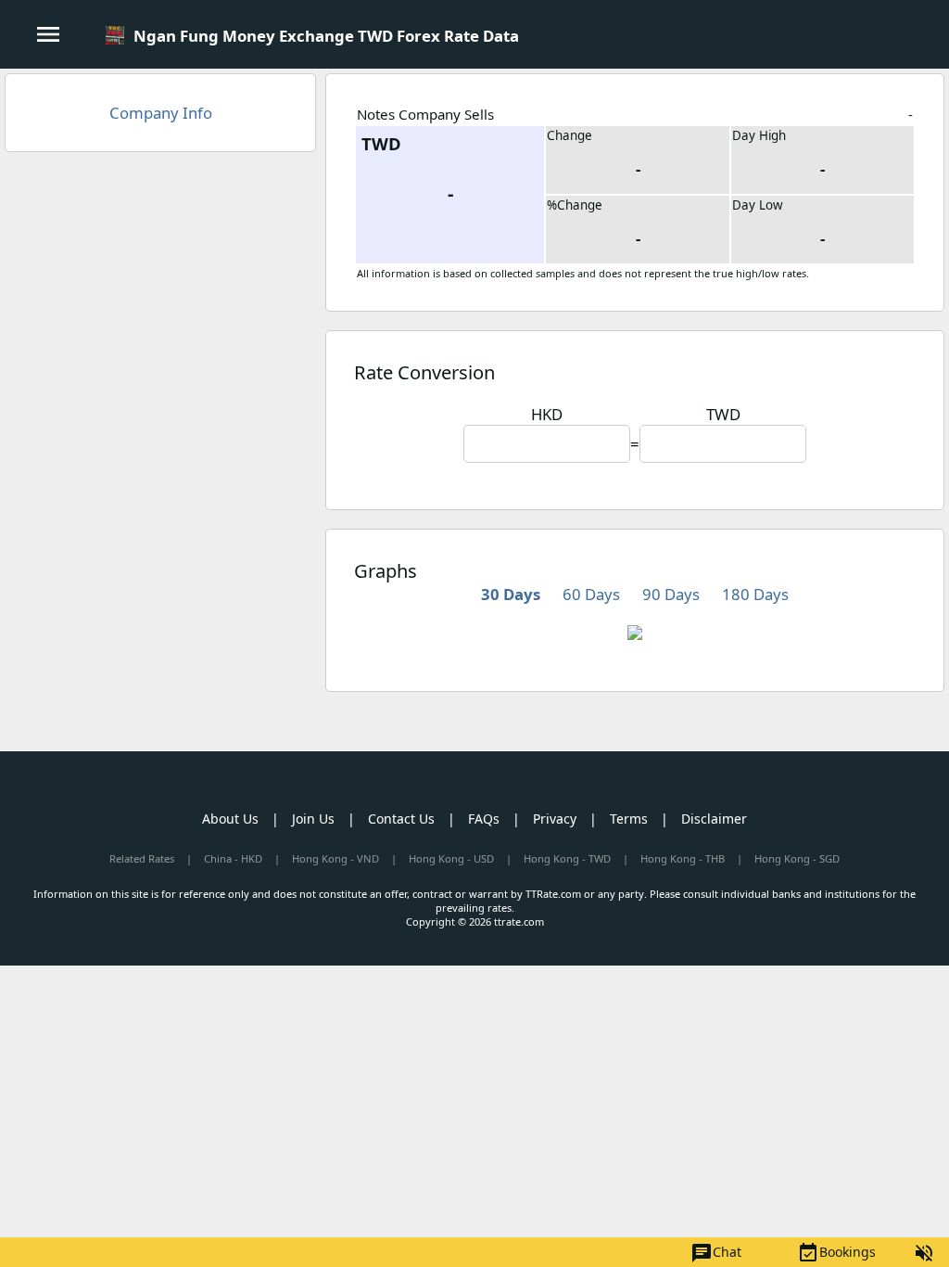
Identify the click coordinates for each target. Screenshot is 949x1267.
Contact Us (401, 818)
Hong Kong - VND (335, 858)
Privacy (554, 818)
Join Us (313, 818)
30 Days (510, 594)
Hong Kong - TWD (567, 858)
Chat (715, 1253)
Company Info (160, 112)
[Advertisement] (160, 300)
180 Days (755, 594)
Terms (629, 818)
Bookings (836, 1253)
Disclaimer (714, 818)
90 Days (671, 594)
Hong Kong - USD (451, 858)
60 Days (591, 594)
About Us (230, 818)
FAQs (484, 818)
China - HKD (233, 858)
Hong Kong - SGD (797, 858)
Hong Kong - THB (682, 858)
